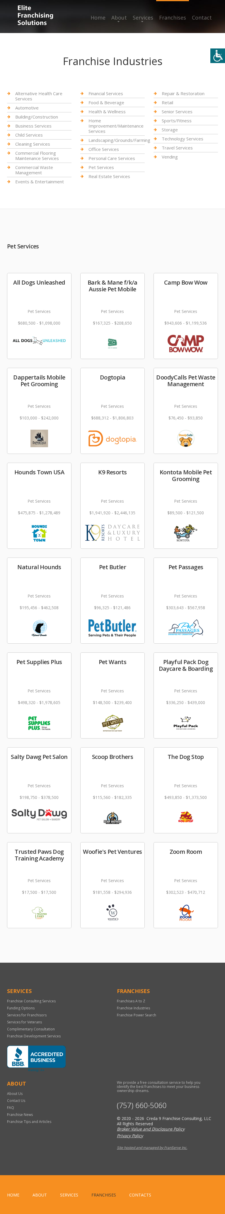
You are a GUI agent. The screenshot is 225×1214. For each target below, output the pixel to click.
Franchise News (20, 1114)
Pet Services (101, 167)
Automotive (27, 108)
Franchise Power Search (136, 1015)
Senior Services (177, 111)
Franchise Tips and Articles (29, 1121)
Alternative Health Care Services (38, 96)
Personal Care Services (111, 158)
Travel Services (177, 148)
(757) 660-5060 (141, 1105)
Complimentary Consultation (31, 1029)
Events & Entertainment (39, 181)
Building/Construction (36, 117)
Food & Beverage (106, 102)
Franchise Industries (133, 1008)
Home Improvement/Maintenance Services (116, 126)
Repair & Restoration (183, 93)
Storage (170, 130)
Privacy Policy (130, 1135)
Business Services (33, 126)
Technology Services (182, 139)
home (13, 1195)
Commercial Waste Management (34, 169)
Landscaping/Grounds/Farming (119, 140)
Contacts (140, 1195)
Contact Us (16, 1100)
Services (143, 17)
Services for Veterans (24, 1022)
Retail (167, 102)
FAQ (10, 1107)
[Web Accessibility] (217, 55)
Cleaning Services (32, 144)
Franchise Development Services (34, 1036)
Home (98, 17)
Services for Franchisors (27, 1015)
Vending (170, 157)
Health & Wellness (107, 111)
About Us (15, 1093)
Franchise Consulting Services (31, 1001)
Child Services (29, 135)
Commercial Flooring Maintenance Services (37, 155)
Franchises (172, 17)
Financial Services (105, 93)
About (119, 17)
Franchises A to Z (131, 1001)
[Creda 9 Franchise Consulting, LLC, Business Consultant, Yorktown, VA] (36, 1059)
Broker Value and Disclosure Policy (151, 1129)
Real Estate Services (109, 176)
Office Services (103, 149)
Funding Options (21, 1008)
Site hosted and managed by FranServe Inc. (152, 1147)
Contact (202, 17)
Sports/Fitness (177, 120)
